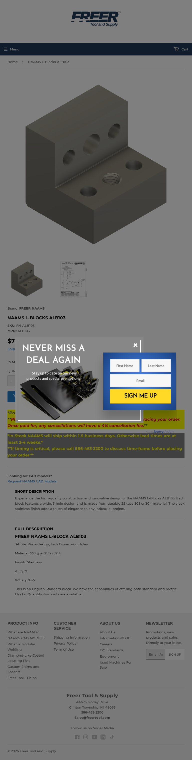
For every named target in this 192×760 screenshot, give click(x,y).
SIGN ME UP (140, 396)
